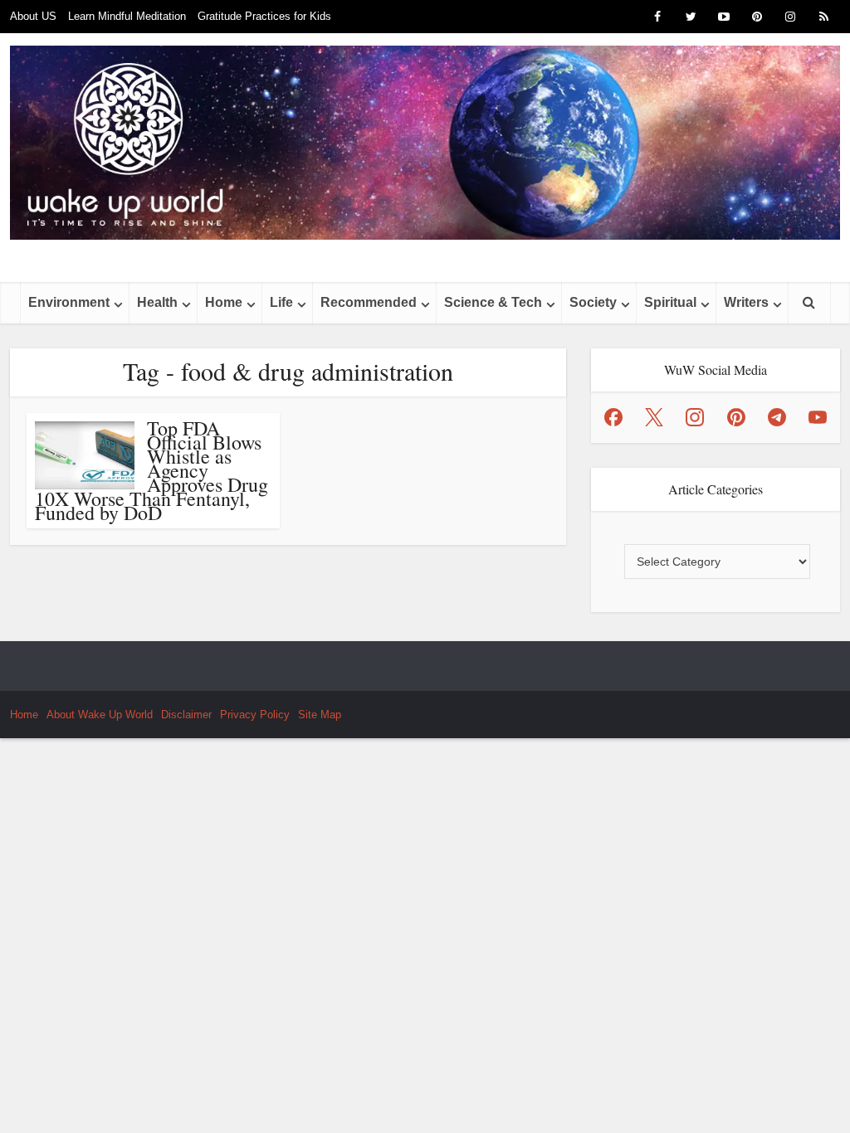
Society (593, 302)
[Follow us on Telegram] (777, 417)
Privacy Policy (255, 714)
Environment (69, 302)
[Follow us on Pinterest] (736, 417)
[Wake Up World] (425, 143)
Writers (746, 302)
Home (223, 302)
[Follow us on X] (654, 417)
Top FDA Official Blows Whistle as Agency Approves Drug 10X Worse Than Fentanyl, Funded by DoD (151, 470)
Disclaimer (186, 714)
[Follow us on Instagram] (695, 417)
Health (157, 302)
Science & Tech (493, 302)
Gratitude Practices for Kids (264, 16)
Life (281, 302)
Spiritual (670, 302)
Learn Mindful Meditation (127, 16)
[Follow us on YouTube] (817, 417)
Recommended (368, 302)
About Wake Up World (99, 714)
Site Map (319, 714)
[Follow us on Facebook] (613, 417)
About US (33, 16)
